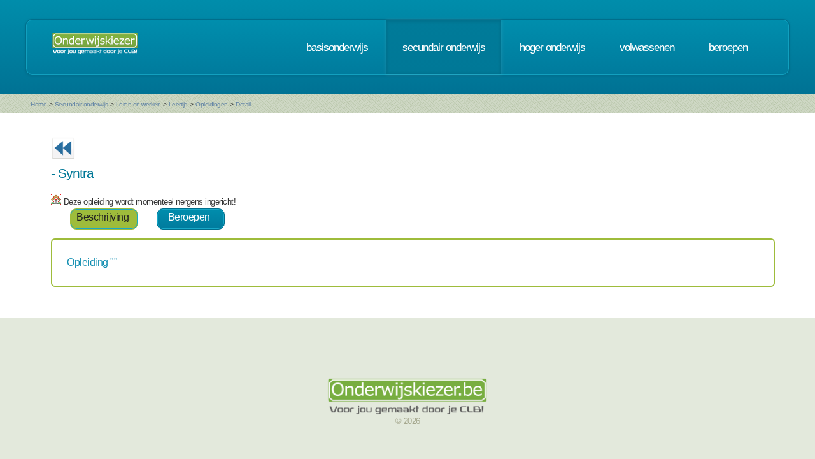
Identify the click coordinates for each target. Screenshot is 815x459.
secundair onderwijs (443, 47)
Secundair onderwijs (81, 104)
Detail (243, 104)
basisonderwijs (337, 47)
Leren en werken (138, 104)
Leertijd (178, 104)
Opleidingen (211, 104)
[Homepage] (95, 47)
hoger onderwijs (552, 47)
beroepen (728, 47)
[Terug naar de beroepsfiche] (63, 163)
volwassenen (647, 47)
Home (38, 104)
